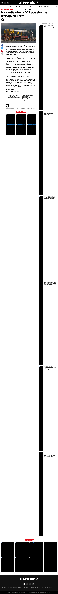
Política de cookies (46, 592)
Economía (15, 6)
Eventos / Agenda (27, 9)
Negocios (9, 6)
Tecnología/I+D (32, 6)
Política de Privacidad (37, 592)
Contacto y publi (24, 592)
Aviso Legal (30, 592)
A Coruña (18, 91)
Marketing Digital (23, 6)
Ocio (34, 9)
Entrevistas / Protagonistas (44, 6)
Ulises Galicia (9, 20)
